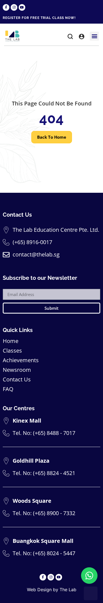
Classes (12, 350)
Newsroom (17, 370)
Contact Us (17, 379)
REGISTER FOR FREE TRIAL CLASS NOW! (39, 18)
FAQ (8, 389)
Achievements (21, 360)
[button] (70, 37)
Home (10, 341)
